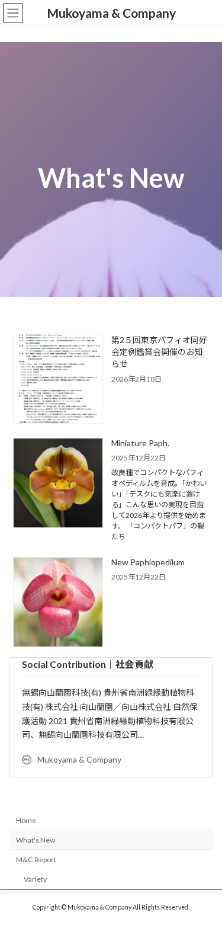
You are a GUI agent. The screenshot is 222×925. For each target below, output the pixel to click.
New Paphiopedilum (148, 562)
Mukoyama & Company (79, 759)
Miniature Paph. (140, 443)
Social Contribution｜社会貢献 (87, 664)
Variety (35, 879)
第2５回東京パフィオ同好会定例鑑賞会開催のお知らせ (159, 352)
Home (26, 820)
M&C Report (36, 859)
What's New (35, 840)
